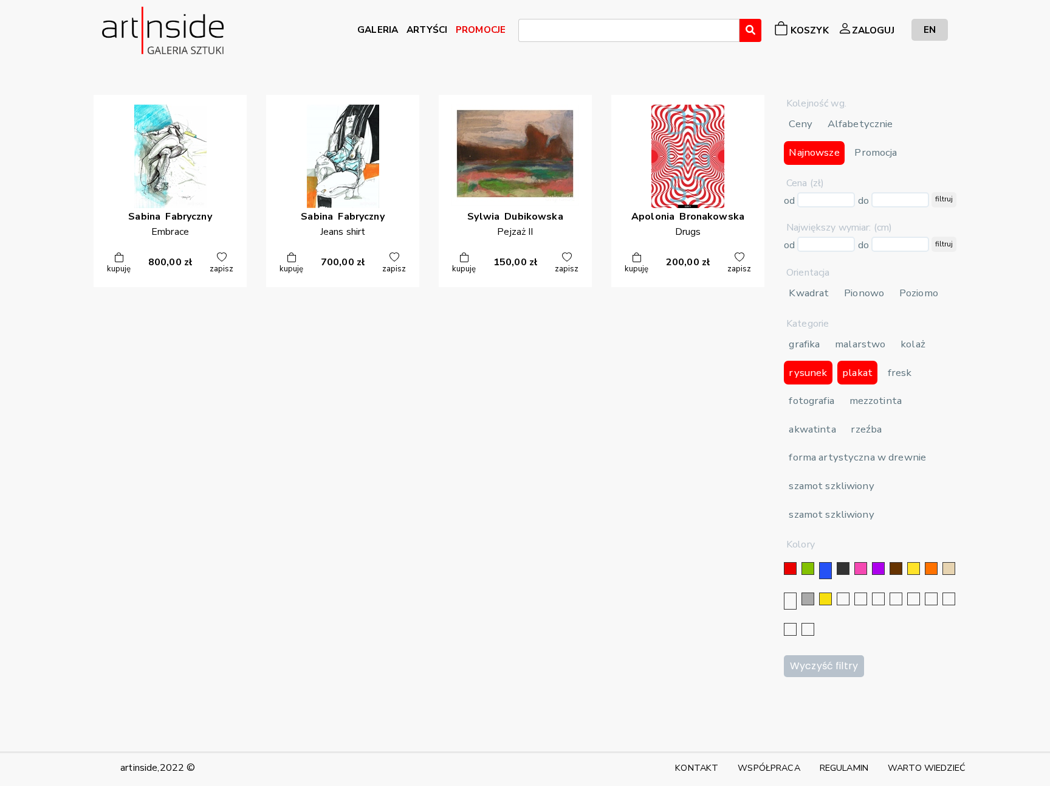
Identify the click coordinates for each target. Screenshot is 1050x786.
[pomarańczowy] (931, 568)
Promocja (875, 152)
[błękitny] (913, 599)
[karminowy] (931, 599)
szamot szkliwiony (831, 486)
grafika (804, 344)
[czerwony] (790, 568)
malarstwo (860, 344)
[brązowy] (896, 568)
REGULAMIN (844, 768)
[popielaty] (949, 599)
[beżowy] (949, 568)
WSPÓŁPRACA (769, 768)
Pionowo (864, 293)
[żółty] (913, 568)
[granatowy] (896, 599)
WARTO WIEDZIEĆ (927, 768)
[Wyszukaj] (750, 30)
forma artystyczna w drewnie (857, 457)
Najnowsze (814, 152)
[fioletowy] (878, 568)
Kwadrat (809, 293)
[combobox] (628, 30)
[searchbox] (525, 32)
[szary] (808, 599)
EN (930, 29)
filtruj (944, 199)
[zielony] (808, 568)
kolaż (913, 344)
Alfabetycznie (860, 124)
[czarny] (843, 568)
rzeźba (866, 429)
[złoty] (825, 599)
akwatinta (812, 429)
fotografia (811, 401)
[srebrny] (843, 599)
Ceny (800, 124)
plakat (857, 373)
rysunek (808, 373)
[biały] (790, 601)
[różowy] (860, 568)
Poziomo (918, 293)
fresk (900, 373)
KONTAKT (696, 768)
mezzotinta (875, 401)
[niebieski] (825, 571)
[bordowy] (790, 629)
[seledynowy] (808, 629)
